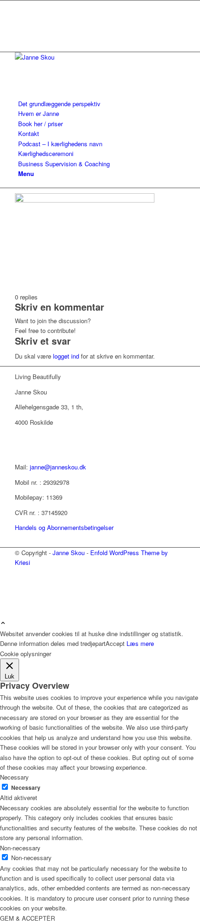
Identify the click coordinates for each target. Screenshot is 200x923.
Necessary (25, 788)
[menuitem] (101, 104)
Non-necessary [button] (20, 847)
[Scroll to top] (3, 623)
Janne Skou (69, 552)
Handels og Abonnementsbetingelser (64, 527)
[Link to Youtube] (20, 36)
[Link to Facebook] (20, 5)
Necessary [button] (14, 777)
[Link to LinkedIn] (20, 15)
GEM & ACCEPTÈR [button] (27, 918)
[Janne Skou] (84, 57)
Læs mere (140, 643)
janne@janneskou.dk (58, 466)
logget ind (66, 356)
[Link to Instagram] (20, 26)
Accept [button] (115, 643)
